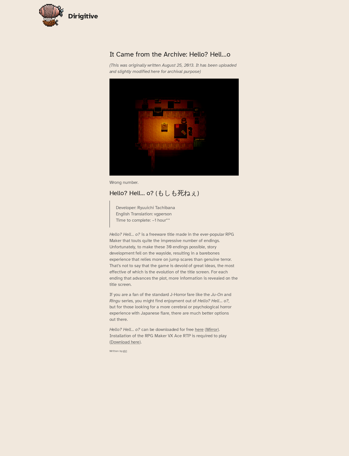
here (199, 329)
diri (125, 351)
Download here (125, 342)
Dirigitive (83, 16)
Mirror (212, 329)
